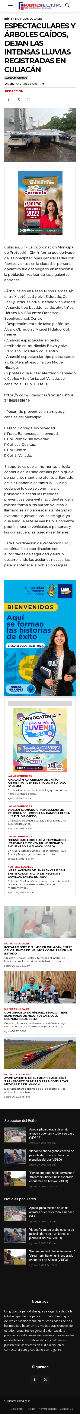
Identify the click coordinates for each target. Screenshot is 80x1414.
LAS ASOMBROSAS (20, 776)
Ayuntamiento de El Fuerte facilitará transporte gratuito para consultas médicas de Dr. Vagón (36, 1081)
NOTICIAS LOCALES (28, 18)
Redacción (14, 91)
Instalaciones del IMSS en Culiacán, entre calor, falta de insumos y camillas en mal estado (36, 873)
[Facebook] (8, 100)
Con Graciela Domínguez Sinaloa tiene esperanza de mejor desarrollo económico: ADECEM (35, 1016)
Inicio (8, 18)
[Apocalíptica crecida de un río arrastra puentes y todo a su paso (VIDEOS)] (15, 1134)
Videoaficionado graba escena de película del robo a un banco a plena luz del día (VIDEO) (39, 813)
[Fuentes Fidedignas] (40, 6)
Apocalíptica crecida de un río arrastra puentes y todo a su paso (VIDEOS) (37, 783)
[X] (18, 100)
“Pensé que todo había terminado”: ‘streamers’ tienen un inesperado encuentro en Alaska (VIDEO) (37, 843)
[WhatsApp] (28, 100)
